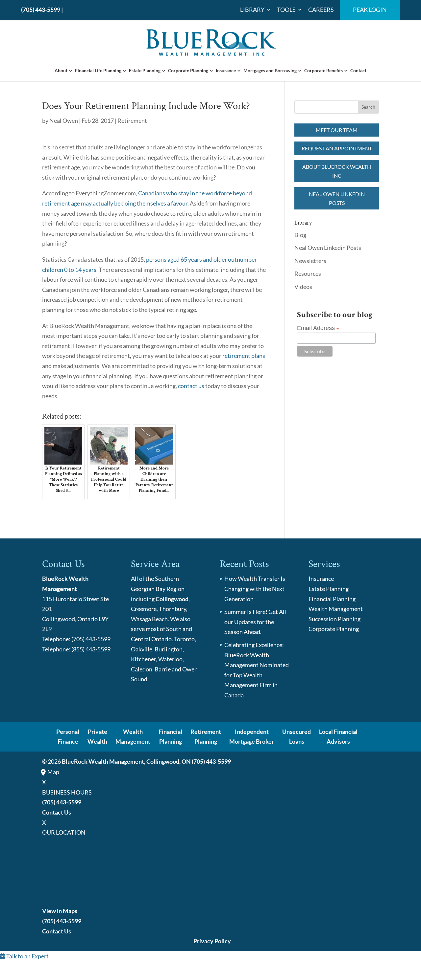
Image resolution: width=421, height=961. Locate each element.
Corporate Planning (188, 70)
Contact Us (56, 812)
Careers (321, 10)
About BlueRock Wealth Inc (336, 171)
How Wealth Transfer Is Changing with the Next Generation (254, 588)
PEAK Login (370, 10)
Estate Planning (145, 70)
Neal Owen (63, 120)
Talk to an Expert (27, 956)
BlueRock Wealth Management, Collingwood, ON (126, 761)
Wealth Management (336, 608)
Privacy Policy (212, 941)
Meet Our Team (337, 130)
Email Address (318, 328)
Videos (303, 286)
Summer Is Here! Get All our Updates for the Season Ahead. (255, 621)
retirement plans (243, 355)
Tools (286, 10)
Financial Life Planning (98, 70)
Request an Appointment (337, 148)
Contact (358, 70)
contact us (191, 385)
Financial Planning (332, 598)
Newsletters (310, 260)
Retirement (132, 120)
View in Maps (59, 910)
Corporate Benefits (323, 70)
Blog (300, 234)
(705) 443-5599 (40, 9)
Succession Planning (334, 618)
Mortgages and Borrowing (270, 70)
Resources (307, 273)
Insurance (226, 70)
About (61, 70)
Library (252, 10)
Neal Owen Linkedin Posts (337, 198)
